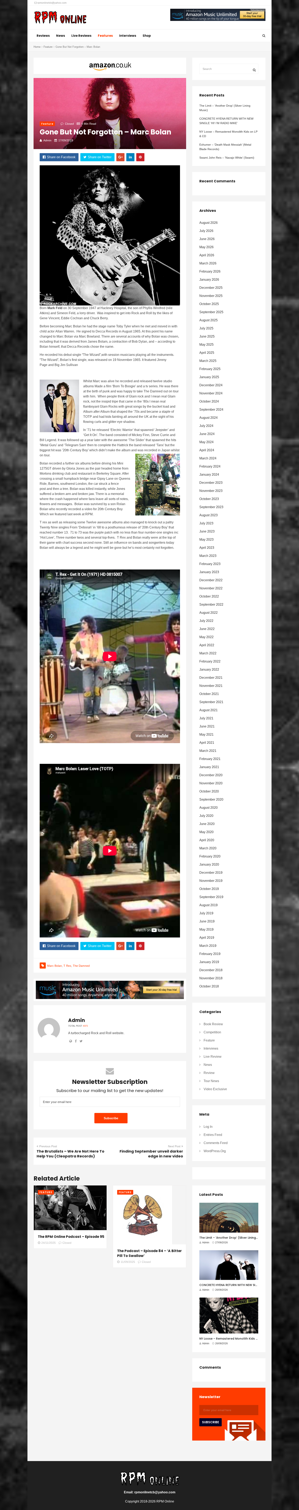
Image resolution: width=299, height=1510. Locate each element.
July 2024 (206, 426)
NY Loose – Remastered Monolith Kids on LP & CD (228, 134)
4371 (85, 1026)
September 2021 (211, 702)
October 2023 (209, 499)
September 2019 (211, 897)
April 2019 (206, 937)
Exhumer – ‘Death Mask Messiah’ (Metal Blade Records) (225, 147)
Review (209, 1073)
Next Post (174, 1146)
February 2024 (209, 466)
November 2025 (211, 296)
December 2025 (211, 287)
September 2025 (211, 312)
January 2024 (209, 474)
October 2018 (209, 986)
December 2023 (211, 482)
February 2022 (209, 661)
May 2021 (206, 734)
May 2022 (206, 637)
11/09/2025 (128, 1261)
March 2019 (207, 945)
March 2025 (207, 361)
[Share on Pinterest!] (140, 157)
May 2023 (206, 539)
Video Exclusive (215, 1089)
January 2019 (209, 962)
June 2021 (207, 726)
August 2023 (208, 515)
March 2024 (207, 458)
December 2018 (211, 970)
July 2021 (206, 718)
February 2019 (209, 954)
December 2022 (211, 580)
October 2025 (209, 304)
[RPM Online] (60, 18)
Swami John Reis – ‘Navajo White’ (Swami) (226, 157)
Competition (212, 1032)
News (60, 36)
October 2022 (209, 596)
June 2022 (207, 629)
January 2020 (209, 864)
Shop (147, 36)
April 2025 (206, 352)
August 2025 (208, 320)
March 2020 (207, 848)
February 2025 (209, 369)
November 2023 (211, 491)
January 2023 (209, 572)
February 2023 (209, 564)
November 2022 (211, 588)
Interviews (127, 36)
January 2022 (209, 669)
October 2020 (209, 791)
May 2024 (206, 442)
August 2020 (208, 807)
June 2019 (207, 921)
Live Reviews (81, 36)
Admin (47, 140)
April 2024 (206, 450)
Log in (208, 1126)
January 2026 (209, 279)
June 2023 (207, 531)
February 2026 (209, 271)
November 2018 (211, 978)
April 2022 (206, 645)
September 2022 (211, 604)
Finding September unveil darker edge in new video (151, 1154)
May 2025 (206, 344)
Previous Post (48, 1146)
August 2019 (208, 905)
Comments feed (216, 1143)
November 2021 (211, 685)
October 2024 (209, 401)
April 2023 (206, 547)
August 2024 (208, 417)
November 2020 (211, 783)
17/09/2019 (65, 140)
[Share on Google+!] (120, 157)
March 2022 (207, 653)
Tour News (211, 1081)
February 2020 (209, 856)
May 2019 (206, 929)
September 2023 (211, 507)
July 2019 (206, 913)
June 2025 (207, 336)
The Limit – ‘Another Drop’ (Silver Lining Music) (224, 108)
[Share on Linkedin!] (130, 157)
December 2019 (211, 872)
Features (105, 36)
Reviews (43, 36)
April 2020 (206, 840)
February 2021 (209, 759)
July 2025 (206, 328)
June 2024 (207, 434)
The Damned (81, 965)
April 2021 (206, 742)
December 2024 (211, 385)
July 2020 (206, 815)
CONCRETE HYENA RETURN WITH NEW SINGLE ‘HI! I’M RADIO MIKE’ (226, 121)
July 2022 (206, 620)
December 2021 (211, 677)
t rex (67, 965)
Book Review (213, 1024)
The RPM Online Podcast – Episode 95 (71, 1236)
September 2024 (211, 409)
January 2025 (209, 377)
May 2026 (206, 247)
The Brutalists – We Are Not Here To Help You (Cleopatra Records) (70, 1154)
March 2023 (207, 555)
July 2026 (206, 231)
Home (37, 46)
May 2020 (206, 832)
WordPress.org (215, 1151)
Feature (48, 46)
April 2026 (206, 255)
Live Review (213, 1056)
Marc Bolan (54, 965)
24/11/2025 (48, 1242)
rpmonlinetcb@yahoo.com (52, 2)
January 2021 (209, 767)
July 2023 (206, 523)
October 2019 (209, 889)
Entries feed (213, 1135)
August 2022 (208, 612)
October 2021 (209, 694)
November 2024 (211, 393)
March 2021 (207, 750)
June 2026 (207, 239)
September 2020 (211, 799)
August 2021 (208, 710)
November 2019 (211, 880)
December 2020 (211, 775)
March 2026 (207, 263)
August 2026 (208, 222)
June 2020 (207, 824)
